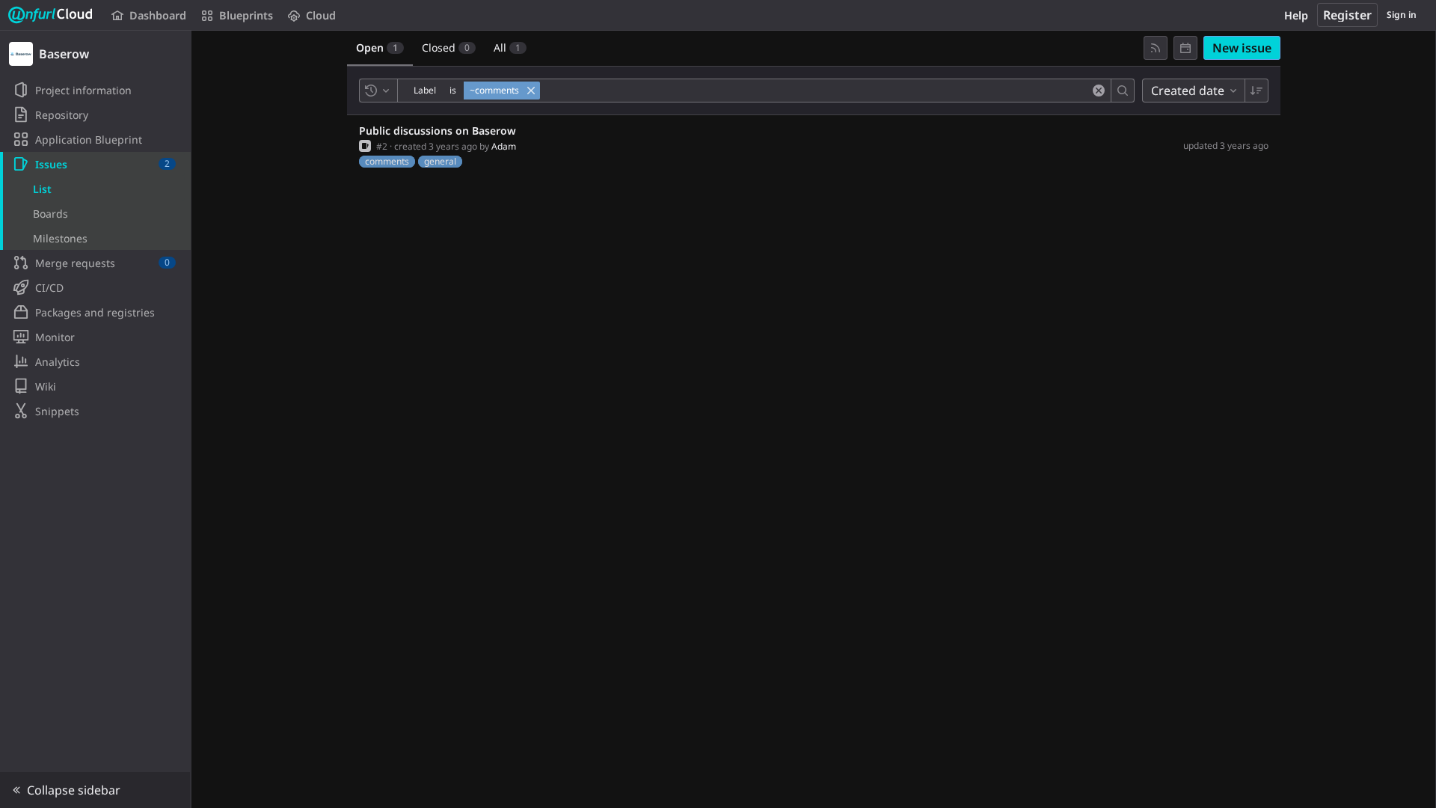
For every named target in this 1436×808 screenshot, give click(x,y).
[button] (95, 790)
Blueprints (246, 15)
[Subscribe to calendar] (1185, 48)
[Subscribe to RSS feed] (1155, 48)
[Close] (531, 91)
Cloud (321, 15)
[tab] (380, 48)
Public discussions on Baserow (437, 130)
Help (1296, 15)
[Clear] (1099, 91)
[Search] (1123, 90)
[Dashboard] (51, 15)
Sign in (1402, 14)
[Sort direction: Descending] (1256, 90)
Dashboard (157, 15)
